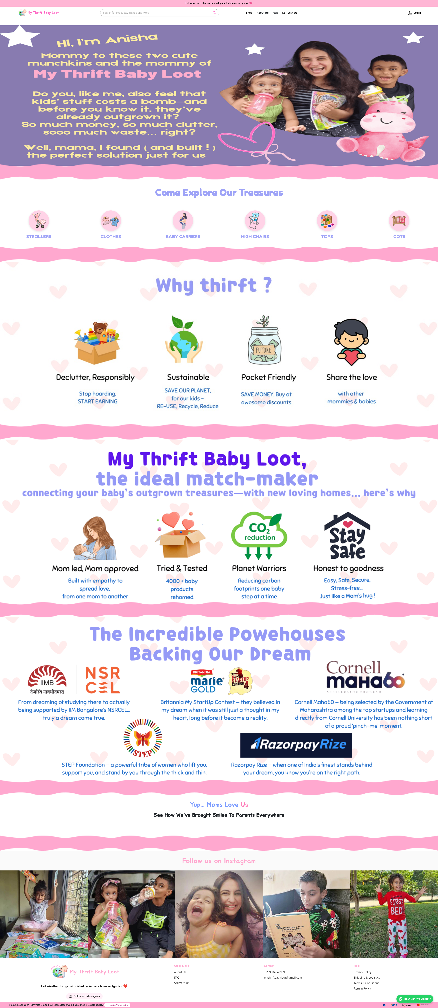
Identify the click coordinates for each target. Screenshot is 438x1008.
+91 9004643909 (274, 972)
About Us (263, 12)
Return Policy (362, 988)
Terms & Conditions (366, 983)
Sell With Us (181, 983)
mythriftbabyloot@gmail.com (283, 977)
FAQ (275, 12)
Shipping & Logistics (367, 977)
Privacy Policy (362, 972)
